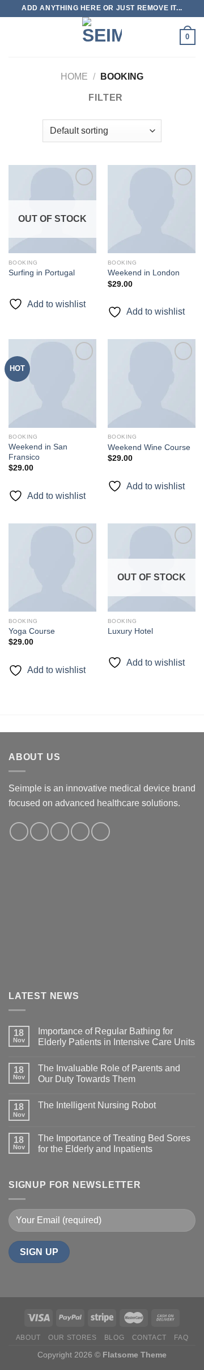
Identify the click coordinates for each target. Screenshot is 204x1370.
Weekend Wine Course (149, 447)
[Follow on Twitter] (59, 831)
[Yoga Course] (52, 567)
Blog (114, 1338)
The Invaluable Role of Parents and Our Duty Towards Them (109, 1073)
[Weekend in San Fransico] (52, 383)
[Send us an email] (80, 831)
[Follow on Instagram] (39, 831)
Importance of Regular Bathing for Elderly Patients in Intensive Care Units (116, 1036)
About (28, 1338)
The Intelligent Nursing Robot (97, 1105)
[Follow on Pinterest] (100, 831)
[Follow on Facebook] (19, 831)
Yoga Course (31, 631)
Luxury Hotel (130, 631)
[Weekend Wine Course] (152, 383)
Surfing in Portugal (41, 273)
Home (74, 76)
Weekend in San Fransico (37, 452)
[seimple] (102, 37)
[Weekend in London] (152, 209)
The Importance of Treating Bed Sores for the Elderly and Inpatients (114, 1143)
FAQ (181, 1338)
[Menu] (15, 37)
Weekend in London (144, 273)
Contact (149, 1338)
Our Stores (72, 1338)
